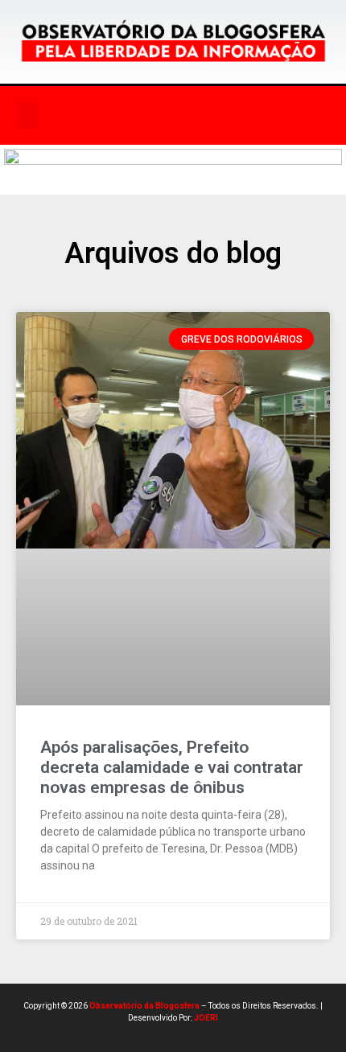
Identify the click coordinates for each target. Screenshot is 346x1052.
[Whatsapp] (254, 116)
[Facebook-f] (155, 116)
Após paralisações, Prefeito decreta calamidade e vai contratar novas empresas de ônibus (171, 767)
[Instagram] (188, 116)
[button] (27, 115)
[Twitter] (221, 116)
